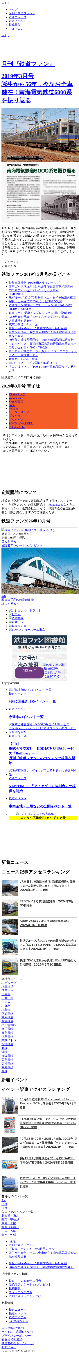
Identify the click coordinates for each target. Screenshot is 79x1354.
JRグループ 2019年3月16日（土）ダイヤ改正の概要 (42, 297)
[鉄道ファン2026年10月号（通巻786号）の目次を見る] (28, 530)
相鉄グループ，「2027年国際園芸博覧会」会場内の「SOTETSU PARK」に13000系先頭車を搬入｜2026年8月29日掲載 (48, 944)
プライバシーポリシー (16, 1335)
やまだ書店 (16, 401)
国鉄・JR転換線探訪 (41, 339)
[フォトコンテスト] (39, 54)
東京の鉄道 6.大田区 (23, 324)
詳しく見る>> (10, 603)
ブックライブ (17, 415)
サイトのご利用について (17, 1331)
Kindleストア (17, 394)
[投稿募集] (39, 50)
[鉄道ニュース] (39, 43)
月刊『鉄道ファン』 (22, 13)
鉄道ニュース (17, 17)
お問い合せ (8, 1347)
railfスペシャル (18, 1321)
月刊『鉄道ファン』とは (25, 1296)
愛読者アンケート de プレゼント (30, 1284)
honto (12, 405)
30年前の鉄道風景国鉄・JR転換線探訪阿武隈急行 (41, 1267)
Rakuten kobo (17, 427)
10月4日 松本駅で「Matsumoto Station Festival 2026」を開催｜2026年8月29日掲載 (48, 1103)
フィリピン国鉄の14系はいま (33, 362)
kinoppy (13, 408)
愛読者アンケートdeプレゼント (21, 545)
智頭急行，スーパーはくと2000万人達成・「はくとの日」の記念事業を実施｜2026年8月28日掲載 (48, 1182)
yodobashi (15, 398)
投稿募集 (15, 24)
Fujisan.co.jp (56, 504)
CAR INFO (16, 294)
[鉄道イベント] (39, 47)
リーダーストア (19, 411)
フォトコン (16, 28)
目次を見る (8, 541)
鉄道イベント (17, 21)
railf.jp (5, 3)
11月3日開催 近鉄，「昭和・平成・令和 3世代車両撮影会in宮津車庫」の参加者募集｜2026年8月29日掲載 (48, 1123)
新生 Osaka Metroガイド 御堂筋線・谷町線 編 (38, 328)
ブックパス (16, 419)
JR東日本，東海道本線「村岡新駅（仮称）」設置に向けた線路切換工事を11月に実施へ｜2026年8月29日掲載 (47, 885)
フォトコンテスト (20, 1292)
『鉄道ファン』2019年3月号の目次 (31, 1248)
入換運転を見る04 (20, 320)
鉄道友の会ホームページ (17, 1343)
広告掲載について (13, 1327)
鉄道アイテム (17, 1317)
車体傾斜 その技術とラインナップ (34, 282)
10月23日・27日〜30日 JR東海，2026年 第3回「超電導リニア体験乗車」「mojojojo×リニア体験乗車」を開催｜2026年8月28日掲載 (48, 1142)
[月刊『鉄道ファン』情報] (39, 39)
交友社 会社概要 (12, 1339)
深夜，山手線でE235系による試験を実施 (35, 301)
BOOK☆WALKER (21, 423)
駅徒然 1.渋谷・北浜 (23, 359)
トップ (13, 9)
